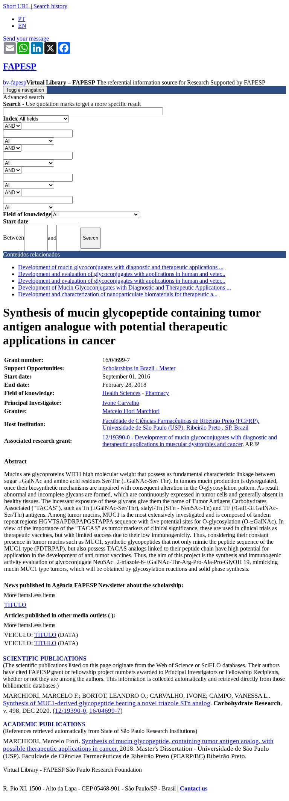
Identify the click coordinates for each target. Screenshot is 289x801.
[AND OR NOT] (12, 125)
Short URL (16, 6)
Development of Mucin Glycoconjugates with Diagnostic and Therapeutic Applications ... (124, 287)
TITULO (15, 605)
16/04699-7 (104, 710)
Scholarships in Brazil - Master (138, 368)
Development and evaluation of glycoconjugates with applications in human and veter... (121, 274)
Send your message (26, 38)
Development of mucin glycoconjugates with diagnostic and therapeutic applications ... (121, 267)
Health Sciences (121, 393)
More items (17, 595)
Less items (42, 595)
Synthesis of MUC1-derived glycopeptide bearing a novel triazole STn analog (106, 703)
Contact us (193, 788)
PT (21, 19)
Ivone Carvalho (120, 403)
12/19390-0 (70, 710)
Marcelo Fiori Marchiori (131, 411)
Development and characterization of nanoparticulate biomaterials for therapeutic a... (118, 294)
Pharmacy (157, 393)
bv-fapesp (14, 82)
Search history (50, 6)
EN (22, 26)
